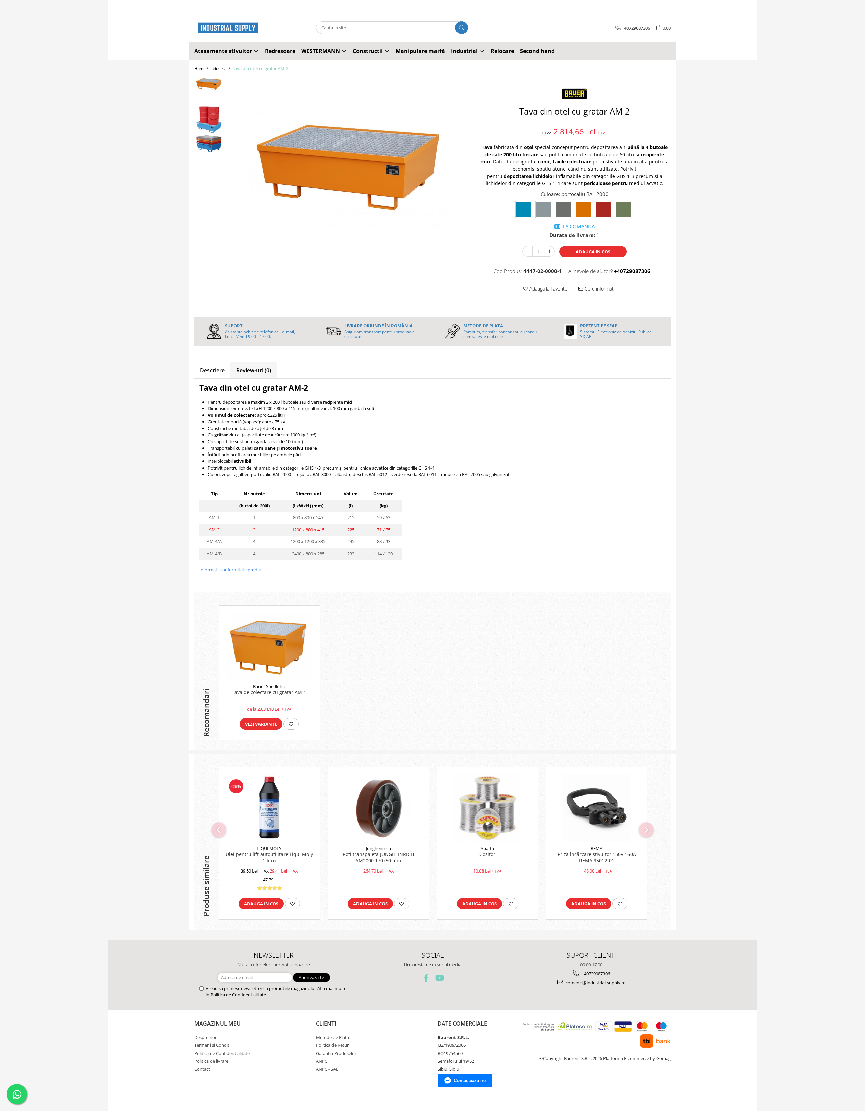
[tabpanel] (347, 170)
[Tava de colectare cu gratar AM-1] (269, 646)
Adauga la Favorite (547, 288)
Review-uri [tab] (253, 370)
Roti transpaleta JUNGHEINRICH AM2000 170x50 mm (378, 857)
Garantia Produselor (336, 1053)
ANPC (321, 1061)
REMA (596, 848)
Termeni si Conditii (212, 1045)
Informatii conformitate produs (230, 569)
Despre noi (205, 1037)
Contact (202, 1069)
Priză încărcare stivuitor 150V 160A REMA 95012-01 (597, 857)
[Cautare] (461, 27)
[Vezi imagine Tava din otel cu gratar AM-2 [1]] (209, 119)
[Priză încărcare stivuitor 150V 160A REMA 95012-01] (596, 808)
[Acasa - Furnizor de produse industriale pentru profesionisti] (228, 28)
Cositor (487, 854)
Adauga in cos (593, 252)
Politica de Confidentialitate (238, 995)
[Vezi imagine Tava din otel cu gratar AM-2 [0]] (209, 85)
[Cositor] (487, 808)
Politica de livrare (211, 1061)
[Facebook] (426, 978)
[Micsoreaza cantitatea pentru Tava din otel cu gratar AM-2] (527, 251)
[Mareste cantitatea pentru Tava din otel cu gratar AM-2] (550, 251)
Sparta (487, 848)
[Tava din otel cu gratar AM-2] (347, 170)
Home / (201, 68)
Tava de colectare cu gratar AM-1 (269, 692)
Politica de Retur (332, 1045)
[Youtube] (439, 978)
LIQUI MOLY (269, 848)
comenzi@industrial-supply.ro (595, 983)
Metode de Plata (332, 1037)
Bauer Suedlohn (269, 686)
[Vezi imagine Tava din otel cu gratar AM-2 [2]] (209, 143)
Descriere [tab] (212, 370)
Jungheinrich (378, 848)
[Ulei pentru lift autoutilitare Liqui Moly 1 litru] (269, 808)
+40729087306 (595, 973)
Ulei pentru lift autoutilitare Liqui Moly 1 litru (269, 857)
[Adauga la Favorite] (291, 724)
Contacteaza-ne (470, 1080)
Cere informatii (599, 288)
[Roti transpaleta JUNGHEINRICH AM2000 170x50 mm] (378, 808)
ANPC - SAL (327, 1069)
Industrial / (220, 68)
